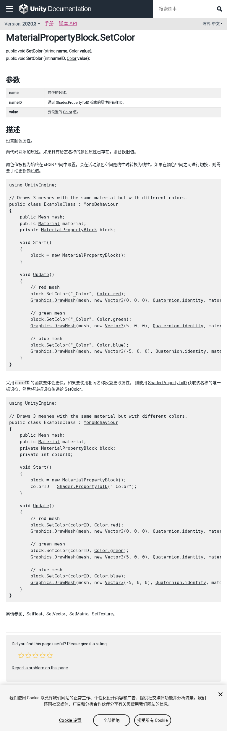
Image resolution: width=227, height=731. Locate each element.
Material (49, 223)
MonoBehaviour (101, 204)
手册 (49, 23)
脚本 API (68, 23)
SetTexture (102, 614)
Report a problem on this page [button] (40, 667)
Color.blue (110, 345)
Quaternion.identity (178, 300)
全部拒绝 (111, 720)
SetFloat (34, 614)
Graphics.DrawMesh (53, 300)
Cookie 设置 (70, 720)
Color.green (111, 319)
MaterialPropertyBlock (52, 37)
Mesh (43, 217)
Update (41, 274)
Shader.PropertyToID (72, 102)
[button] (21, 655)
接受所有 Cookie (152, 720)
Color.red (109, 293)
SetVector (55, 614)
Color (74, 51)
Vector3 (114, 300)
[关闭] (220, 694)
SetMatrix (78, 614)
